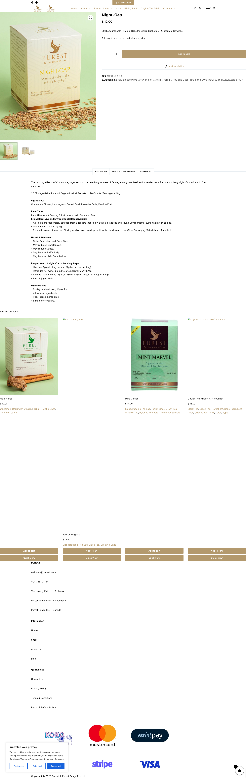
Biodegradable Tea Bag (136, 80)
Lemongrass (220, 80)
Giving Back (130, 8)
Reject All (37, 766)
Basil (119, 80)
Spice (218, 412)
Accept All (56, 766)
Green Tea (171, 408)
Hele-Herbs (6, 398)
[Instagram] (36, 2)
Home (73, 8)
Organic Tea (131, 412)
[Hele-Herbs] (29, 356)
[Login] (200, 8)
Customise (19, 766)
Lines (190, 412)
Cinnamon (5, 408)
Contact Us (169, 8)
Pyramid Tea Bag (9, 412)
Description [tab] (101, 171)
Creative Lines (108, 544)
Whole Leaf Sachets (169, 412)
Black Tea (94, 544)
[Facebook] (32, 2)
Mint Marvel (131, 398)
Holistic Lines (180, 80)
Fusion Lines (158, 408)
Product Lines (101, 8)
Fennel (168, 80)
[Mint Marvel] (154, 356)
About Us (85, 8)
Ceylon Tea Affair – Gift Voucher (205, 398)
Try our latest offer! (123, 2)
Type (225, 412)
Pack (211, 412)
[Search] (195, 8)
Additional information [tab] (123, 171)
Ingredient (236, 408)
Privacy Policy (38, 688)
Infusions (195, 80)
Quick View (29, 558)
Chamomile (156, 80)
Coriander (17, 408)
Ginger (27, 408)
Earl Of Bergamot (72, 534)
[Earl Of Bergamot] (92, 424)
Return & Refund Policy (43, 707)
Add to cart (184, 54)
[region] (37, 757)
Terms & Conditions (41, 698)
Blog (33, 658)
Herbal (35, 408)
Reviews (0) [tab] (145, 171)
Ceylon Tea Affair (150, 8)
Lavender (207, 80)
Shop (118, 8)
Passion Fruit (235, 80)
